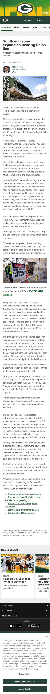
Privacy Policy (32, 669)
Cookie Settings (25, 674)
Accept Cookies (25, 689)
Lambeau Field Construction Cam (23, 509)
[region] (25, 663)
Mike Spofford (17, 67)
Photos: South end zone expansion (24, 494)
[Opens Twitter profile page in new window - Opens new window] (14, 72)
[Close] (47, 637)
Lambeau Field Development (21, 513)
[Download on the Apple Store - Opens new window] (15, 626)
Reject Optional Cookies (25, 681)
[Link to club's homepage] (5, 19)
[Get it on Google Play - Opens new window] (33, 627)
